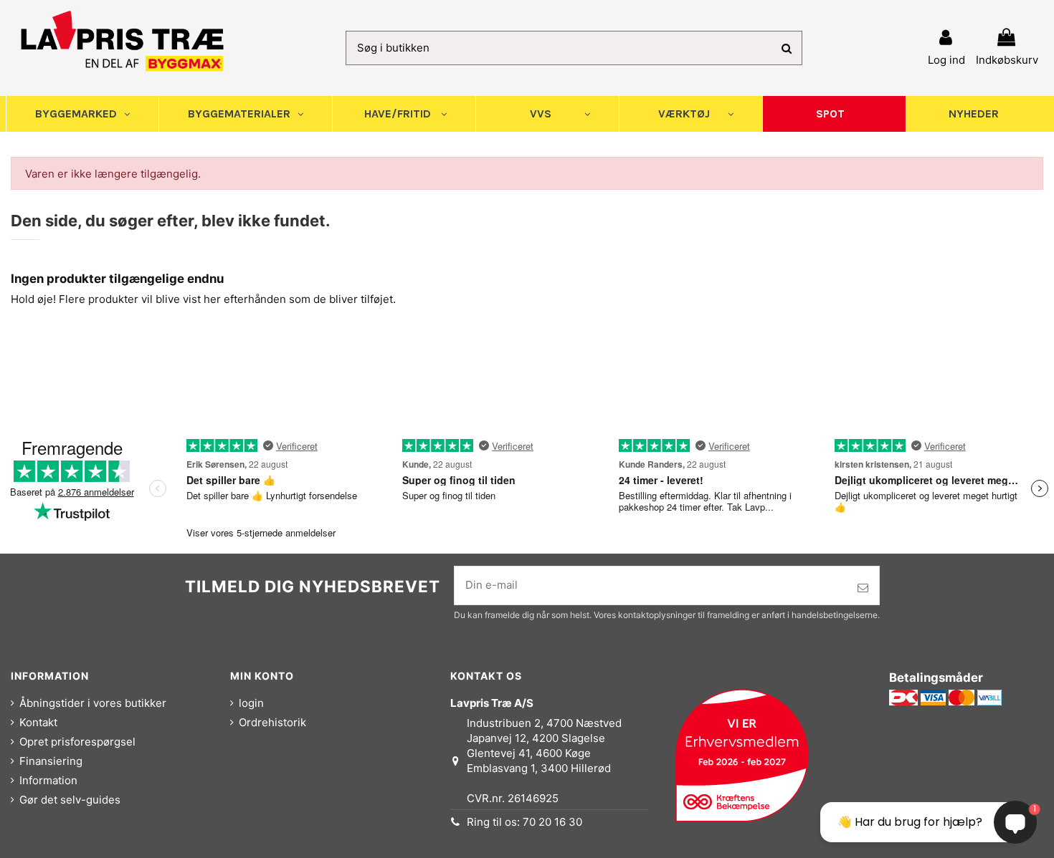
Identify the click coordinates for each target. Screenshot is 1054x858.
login (251, 703)
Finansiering (50, 761)
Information (48, 780)
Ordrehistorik (272, 722)
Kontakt (38, 722)
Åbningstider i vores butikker (92, 703)
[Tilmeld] (863, 588)
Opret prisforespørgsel (77, 741)
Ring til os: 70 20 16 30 (524, 822)
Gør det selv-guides (69, 799)
